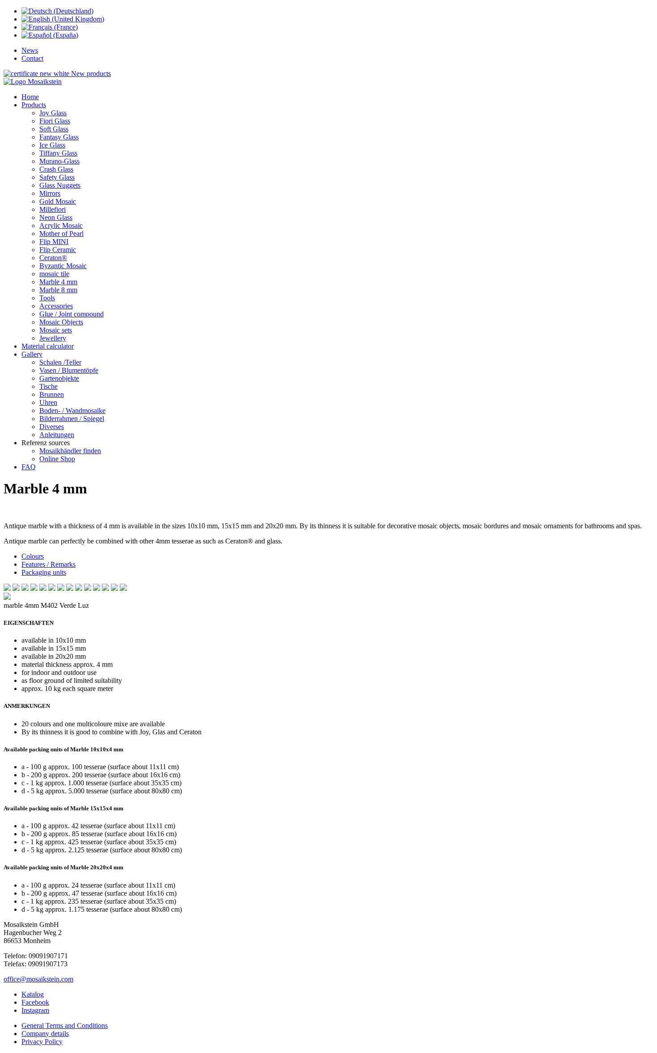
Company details (45, 1033)
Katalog (32, 994)
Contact (32, 58)
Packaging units (43, 572)
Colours (32, 556)
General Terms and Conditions (64, 1025)
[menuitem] (30, 97)
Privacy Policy (42, 1041)
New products (91, 73)
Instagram (35, 1010)
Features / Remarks (48, 564)
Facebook (35, 1002)
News (29, 50)
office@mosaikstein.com (38, 979)
